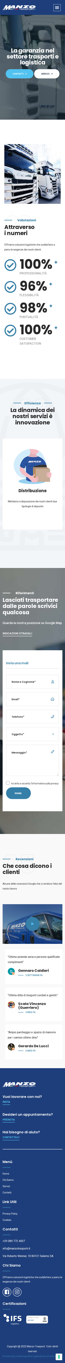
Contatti (7, 1192)
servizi (45, 73)
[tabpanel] (32, 484)
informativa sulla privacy (45, 783)
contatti (18, 73)
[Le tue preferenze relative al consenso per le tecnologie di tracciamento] (59, 1357)
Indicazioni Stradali (17, 633)
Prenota (9, 1119)
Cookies (7, 1220)
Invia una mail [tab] (17, 663)
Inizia (6, 1101)
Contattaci (11, 1137)
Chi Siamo (8, 1180)
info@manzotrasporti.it (16, 1248)
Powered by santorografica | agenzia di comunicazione (32, 1356)
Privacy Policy (10, 1213)
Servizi (6, 1186)
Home (6, 1173)
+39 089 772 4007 (14, 1241)
